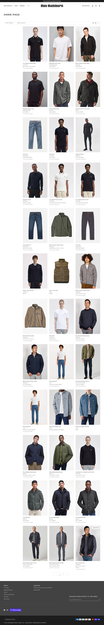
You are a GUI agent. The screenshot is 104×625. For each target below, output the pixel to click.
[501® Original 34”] (35, 407)
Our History (6, 587)
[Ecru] (93, 387)
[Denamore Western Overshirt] (88, 407)
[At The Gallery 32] (64, 387)
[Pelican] (82, 387)
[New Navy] (85, 69)
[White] (53, 69)
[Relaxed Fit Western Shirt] (61, 407)
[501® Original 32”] (61, 361)
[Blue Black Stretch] (61, 387)
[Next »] (68, 574)
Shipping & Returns (8, 590)
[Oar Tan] (24, 341)
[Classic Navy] (77, 341)
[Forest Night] (82, 160)
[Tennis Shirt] (61, 134)
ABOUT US (21, 622)
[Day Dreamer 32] (35, 250)
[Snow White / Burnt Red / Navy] (32, 69)
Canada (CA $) (9, 619)
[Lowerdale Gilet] (35, 498)
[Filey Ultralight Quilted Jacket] (35, 452)
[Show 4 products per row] (98, 22)
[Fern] (27, 477)
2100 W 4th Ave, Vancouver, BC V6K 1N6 (43, 587)
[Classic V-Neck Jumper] (35, 271)
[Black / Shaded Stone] (53, 160)
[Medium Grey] (90, 160)
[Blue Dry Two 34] (43, 250)
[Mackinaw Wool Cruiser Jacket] (88, 89)
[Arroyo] (88, 387)
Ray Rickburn (9, 622)
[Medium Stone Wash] (50, 387)
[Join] (98, 599)
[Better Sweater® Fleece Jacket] (88, 44)
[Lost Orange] (24, 160)
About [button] (6, 585)
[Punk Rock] (58, 387)
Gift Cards (6, 596)
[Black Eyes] (29, 160)
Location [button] (37, 585)
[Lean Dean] (35, 134)
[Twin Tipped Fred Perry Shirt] (35, 44)
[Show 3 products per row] (95, 22)
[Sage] (53, 114)
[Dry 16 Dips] (27, 160)
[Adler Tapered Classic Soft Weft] (61, 543)
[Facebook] (4, 610)
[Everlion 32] (38, 250)
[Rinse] (53, 387)
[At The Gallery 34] (29, 432)
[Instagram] (7, 610)
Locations (28, 622)
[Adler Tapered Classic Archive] (35, 543)
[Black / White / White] (29, 69)
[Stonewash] (88, 69)
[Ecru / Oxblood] (24, 69)
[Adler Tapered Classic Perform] (88, 361)
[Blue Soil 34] (24, 250)
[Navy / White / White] (35, 69)
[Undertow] (79, 387)
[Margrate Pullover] (88, 134)
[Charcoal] (77, 114)
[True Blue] (96, 387)
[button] (16, 5)
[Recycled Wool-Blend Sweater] (88, 316)
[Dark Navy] (85, 160)
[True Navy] (77, 387)
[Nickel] (82, 69)
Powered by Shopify (39, 622)
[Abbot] (90, 387)
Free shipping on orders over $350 (52, 1)
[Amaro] (85, 387)
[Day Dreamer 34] (32, 250)
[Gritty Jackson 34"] (35, 225)
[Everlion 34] (40, 250)
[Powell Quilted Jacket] (61, 89)
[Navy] (56, 114)
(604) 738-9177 (37, 590)
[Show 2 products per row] (93, 22)
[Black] (50, 69)
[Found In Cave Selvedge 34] (35, 432)
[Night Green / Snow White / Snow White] (27, 69)
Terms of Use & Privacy (9, 594)
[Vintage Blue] (79, 160)
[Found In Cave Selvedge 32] (67, 387)
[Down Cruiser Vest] (61, 271)
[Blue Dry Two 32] (29, 250)
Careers (5, 592)
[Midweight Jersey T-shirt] (61, 44)
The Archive (6, 599)
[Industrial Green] (79, 69)
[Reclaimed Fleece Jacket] (35, 316)
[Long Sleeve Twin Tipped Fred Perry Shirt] (88, 452)
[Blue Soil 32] (27, 250)
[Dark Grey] (88, 160)
